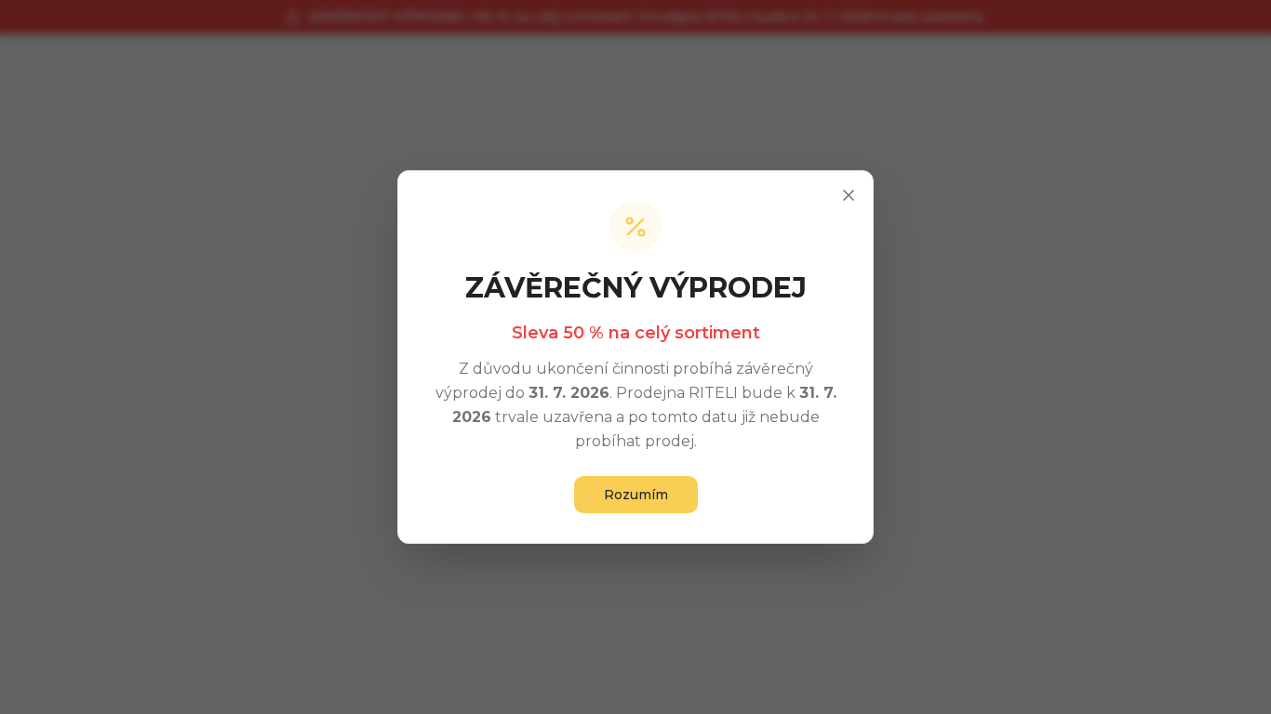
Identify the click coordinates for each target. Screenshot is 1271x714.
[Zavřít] (848, 195)
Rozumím (636, 494)
